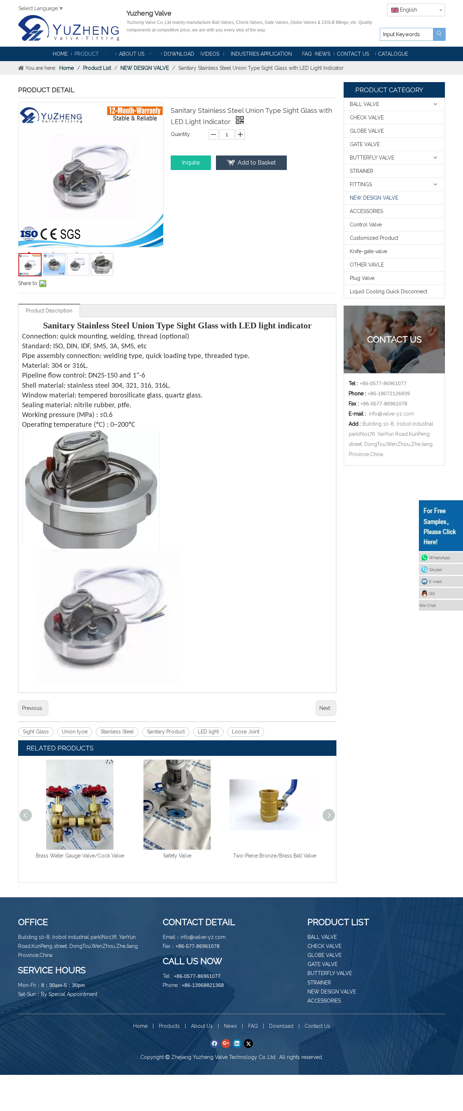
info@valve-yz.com (391, 414)
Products (169, 1026)
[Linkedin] (237, 1043)
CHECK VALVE (367, 117)
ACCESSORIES (366, 211)
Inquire (191, 162)
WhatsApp (439, 557)
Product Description (49, 311)
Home (140, 1026)
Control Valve (366, 224)
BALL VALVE (364, 104)
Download (281, 1026)
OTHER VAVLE (367, 265)
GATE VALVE (365, 144)
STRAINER (361, 171)
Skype (435, 569)
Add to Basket (257, 162)
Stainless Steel (117, 732)
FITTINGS (361, 184)
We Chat (427, 605)
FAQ (253, 1026)
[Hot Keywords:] (439, 34)
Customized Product (374, 238)
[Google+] (225, 1043)
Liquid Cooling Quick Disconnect (388, 291)
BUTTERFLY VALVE (372, 158)
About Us (202, 1026)
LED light (208, 732)
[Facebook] (214, 1043)
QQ (432, 593)
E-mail (435, 581)
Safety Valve (177, 856)
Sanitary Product (166, 732)
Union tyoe (75, 732)
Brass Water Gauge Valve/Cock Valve (80, 856)
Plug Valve (362, 278)
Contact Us (317, 1026)
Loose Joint (245, 732)
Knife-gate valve (368, 251)
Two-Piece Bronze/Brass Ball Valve (274, 856)
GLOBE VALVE (367, 131)
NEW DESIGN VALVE (374, 198)
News (230, 1026)
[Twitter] (248, 1043)
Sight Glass (36, 732)
